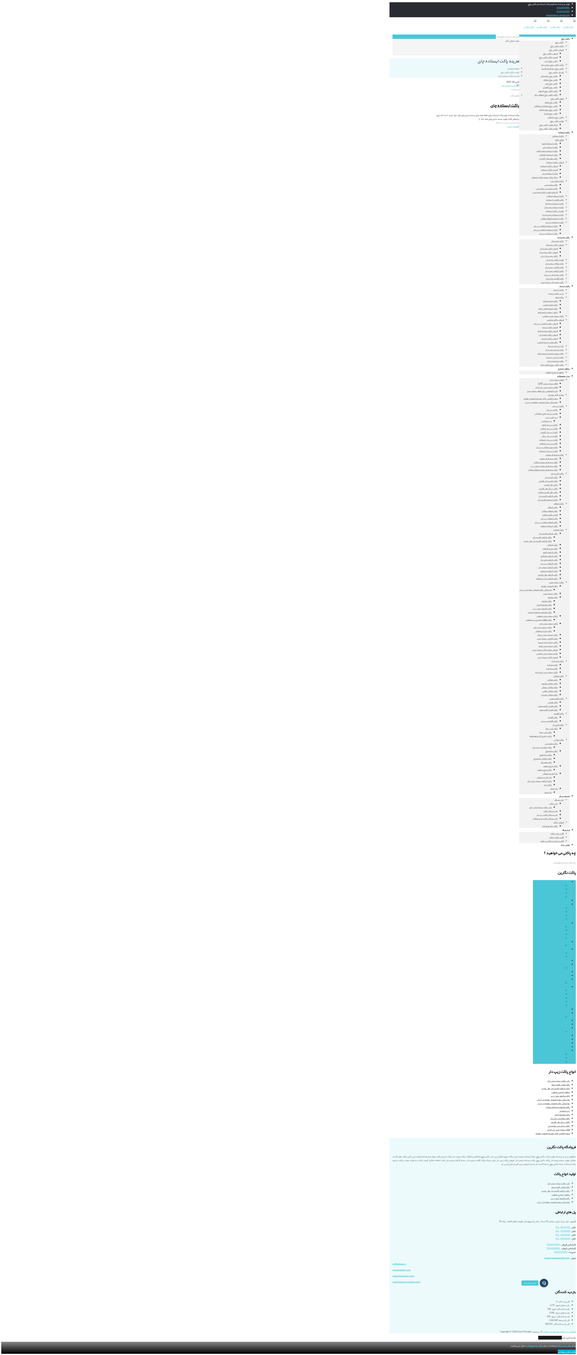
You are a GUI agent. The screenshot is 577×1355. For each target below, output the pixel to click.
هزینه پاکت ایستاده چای (508, 76)
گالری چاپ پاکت (557, 1062)
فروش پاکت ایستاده (555, 919)
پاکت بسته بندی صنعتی (553, 934)
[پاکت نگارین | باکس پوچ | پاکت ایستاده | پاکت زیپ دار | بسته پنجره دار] (550, 27)
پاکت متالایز (564, 1024)
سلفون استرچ (564, 1039)
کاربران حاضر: (563, 1301)
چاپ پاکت (559, 1032)
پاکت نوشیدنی (557, 998)
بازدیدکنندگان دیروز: (560, 1316)
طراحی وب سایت (567, 1331)
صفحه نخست (513, 68)
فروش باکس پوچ (556, 893)
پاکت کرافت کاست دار (554, 1017)
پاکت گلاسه (565, 1020)
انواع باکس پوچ (557, 885)
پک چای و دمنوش (556, 1002)
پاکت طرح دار (564, 979)
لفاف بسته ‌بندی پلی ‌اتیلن (558, 1129)
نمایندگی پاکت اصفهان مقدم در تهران (553, 1103)
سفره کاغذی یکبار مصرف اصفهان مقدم (553, 1133)
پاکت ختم (559, 953)
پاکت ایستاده (564, 904)
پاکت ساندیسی (557, 915)
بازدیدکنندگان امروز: (560, 1309)
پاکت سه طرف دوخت (561, 972)
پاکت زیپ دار (564, 964)
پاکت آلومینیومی (562, 900)
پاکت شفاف (565, 975)
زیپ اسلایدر (564, 1111)
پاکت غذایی (565, 987)
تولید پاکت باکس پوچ (510, 72)
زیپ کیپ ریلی (557, 968)
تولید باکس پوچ (557, 889)
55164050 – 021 (563, 1235)
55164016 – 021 (563, 1238)
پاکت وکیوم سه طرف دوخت (558, 1107)
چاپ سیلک (565, 1028)
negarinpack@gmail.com (558, 15)
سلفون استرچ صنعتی (560, 1092)
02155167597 (563, 11)
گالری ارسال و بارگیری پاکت (552, 1054)
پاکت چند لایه (564, 960)
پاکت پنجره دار (563, 942)
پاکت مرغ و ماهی (556, 994)
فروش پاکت (564, 1043)
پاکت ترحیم (565, 949)
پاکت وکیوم (559, 938)
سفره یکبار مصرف (562, 1035)
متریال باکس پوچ (556, 897)
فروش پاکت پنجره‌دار (555, 945)
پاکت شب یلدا (557, 983)
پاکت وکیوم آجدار (562, 1114)
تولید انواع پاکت (512, 40)
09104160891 (553, 1248)
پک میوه (560, 1005)
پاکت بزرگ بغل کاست (560, 1122)
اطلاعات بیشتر (513, 126)
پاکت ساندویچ (557, 990)
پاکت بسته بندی (562, 923)
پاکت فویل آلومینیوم (561, 1084)
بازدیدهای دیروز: (562, 1312)
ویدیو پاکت (565, 1050)
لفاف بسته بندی (562, 1047)
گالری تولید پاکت (556, 1058)
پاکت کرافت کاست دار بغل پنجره (556, 1088)
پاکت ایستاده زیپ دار (554, 912)
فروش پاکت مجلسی (555, 957)
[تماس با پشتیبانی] (544, 1283)
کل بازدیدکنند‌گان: (561, 1324)
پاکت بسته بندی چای (554, 930)
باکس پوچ (565, 882)
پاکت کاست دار (563, 1009)
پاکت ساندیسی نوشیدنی (559, 1126)
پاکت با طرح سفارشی (567, 1352)
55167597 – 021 (563, 1227)
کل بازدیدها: (564, 1320)
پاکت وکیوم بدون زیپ (560, 1096)
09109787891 (563, 8)
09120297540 (560, 1252)
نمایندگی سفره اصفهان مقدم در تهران (553, 1099)
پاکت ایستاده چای (504, 105)
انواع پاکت (514, 95)
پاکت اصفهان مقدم (555, 927)
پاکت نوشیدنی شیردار (560, 1118)
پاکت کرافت (564, 1013)
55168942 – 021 (563, 1231)
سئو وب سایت (550, 1331)
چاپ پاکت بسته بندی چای (558, 1081)
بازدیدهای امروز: (562, 1305)
